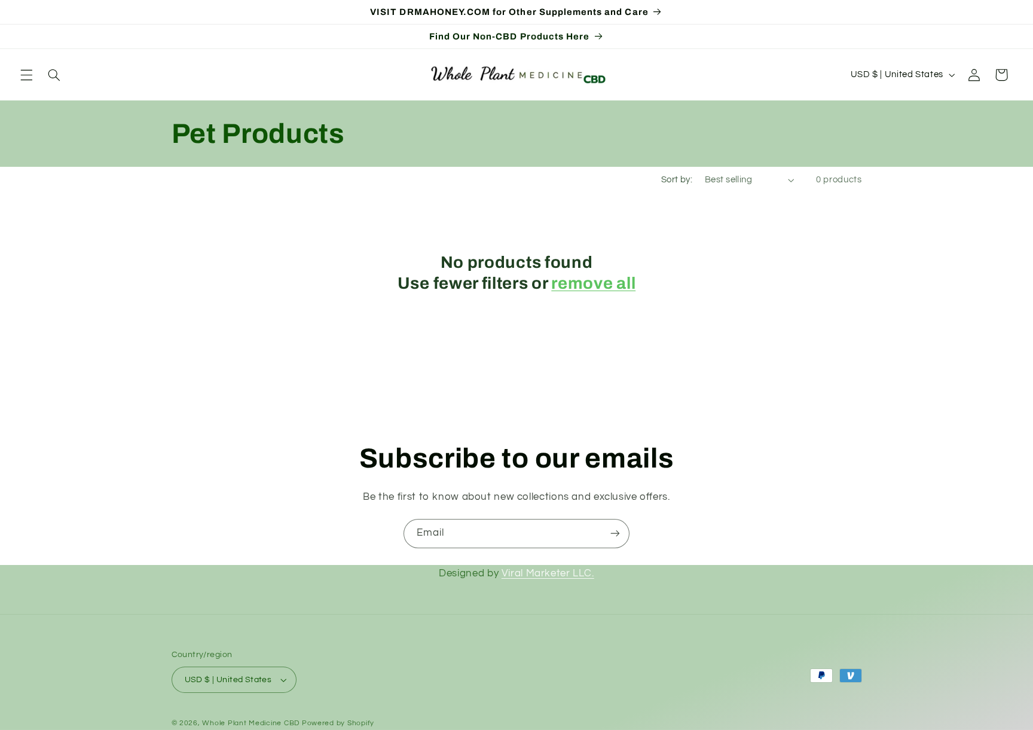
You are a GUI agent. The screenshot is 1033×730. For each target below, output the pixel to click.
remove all (593, 283)
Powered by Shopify (338, 723)
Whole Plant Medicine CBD (250, 723)
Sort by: (676, 179)
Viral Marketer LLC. (548, 573)
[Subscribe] (615, 533)
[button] (26, 74)
